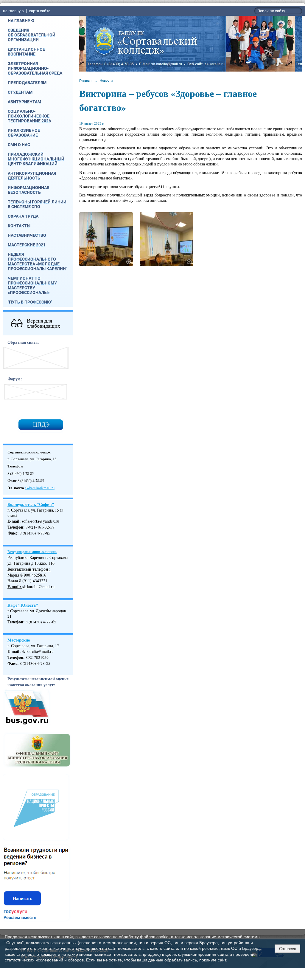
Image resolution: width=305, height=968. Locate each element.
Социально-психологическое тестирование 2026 (29, 116)
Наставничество (27, 235)
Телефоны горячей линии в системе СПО (37, 204)
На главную (21, 20)
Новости (106, 80)
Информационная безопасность (28, 190)
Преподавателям (27, 82)
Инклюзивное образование (24, 132)
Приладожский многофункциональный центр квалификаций (36, 159)
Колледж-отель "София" (30, 504)
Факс (12, 533)
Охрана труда (23, 216)
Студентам (20, 92)
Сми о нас (19, 144)
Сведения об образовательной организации (31, 35)
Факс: (13, 663)
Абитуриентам (24, 101)
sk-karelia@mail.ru (40, 487)
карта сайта (39, 11)
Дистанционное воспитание (26, 51)
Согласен (287, 949)
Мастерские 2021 (27, 244)
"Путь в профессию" (30, 302)
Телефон (15, 527)
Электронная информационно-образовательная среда (35, 68)
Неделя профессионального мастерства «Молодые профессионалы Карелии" (37, 261)
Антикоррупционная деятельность (32, 175)
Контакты (19, 225)
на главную (13, 11)
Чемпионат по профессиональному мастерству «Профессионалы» (32, 285)
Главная (85, 80)
